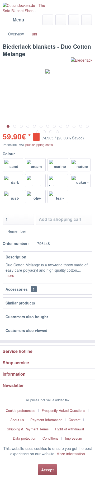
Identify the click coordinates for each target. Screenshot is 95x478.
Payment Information (46, 419)
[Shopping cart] (86, 20)
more (10, 275)
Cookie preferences (20, 410)
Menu (18, 19)
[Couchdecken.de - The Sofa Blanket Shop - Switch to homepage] (25, 7)
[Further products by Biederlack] (81, 62)
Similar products (20, 303)
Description (16, 257)
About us (17, 419)
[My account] (73, 20)
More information (70, 453)
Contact (74, 419)
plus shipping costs (39, 144)
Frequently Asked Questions (63, 410)
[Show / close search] (47, 20)
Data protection (24, 438)
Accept (47, 469)
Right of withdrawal (69, 428)
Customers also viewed (27, 330)
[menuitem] (13, 20)
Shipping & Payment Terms (28, 428)
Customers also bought (27, 316)
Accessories (20, 289)
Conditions (50, 438)
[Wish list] (60, 20)
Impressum (73, 438)
